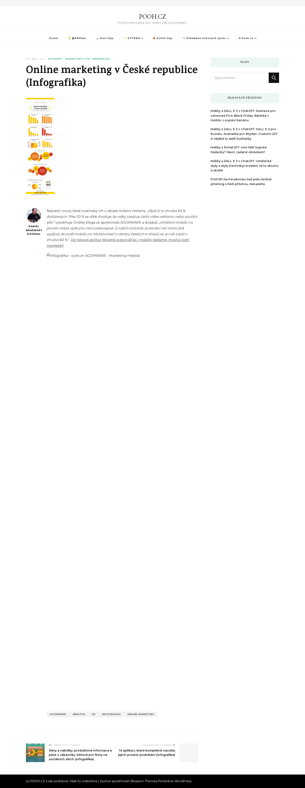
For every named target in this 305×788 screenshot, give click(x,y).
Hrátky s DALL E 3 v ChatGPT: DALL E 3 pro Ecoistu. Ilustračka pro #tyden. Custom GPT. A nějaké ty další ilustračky (244, 134)
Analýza (79, 714)
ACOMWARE (58, 714)
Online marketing (140, 714)
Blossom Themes (144, 781)
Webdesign (101, 59)
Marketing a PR (77, 59)
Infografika (111, 714)
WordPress (183, 781)
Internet (55, 59)
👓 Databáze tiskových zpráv (204, 38)
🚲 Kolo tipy (104, 38)
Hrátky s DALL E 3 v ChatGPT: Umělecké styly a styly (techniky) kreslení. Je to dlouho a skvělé (245, 165)
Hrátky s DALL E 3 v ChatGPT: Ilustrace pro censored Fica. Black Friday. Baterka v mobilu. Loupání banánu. (243, 115)
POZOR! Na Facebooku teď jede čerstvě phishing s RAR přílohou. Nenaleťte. (241, 181)
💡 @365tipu (77, 38)
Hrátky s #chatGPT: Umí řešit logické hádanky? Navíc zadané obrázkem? (239, 149)
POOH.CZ (152, 16)
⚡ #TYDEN (131, 38)
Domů (53, 38)
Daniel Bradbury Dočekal (33, 230)
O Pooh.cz (245, 38)
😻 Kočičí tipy (163, 38)
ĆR (93, 714)
